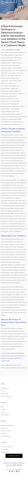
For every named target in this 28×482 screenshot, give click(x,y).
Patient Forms (4, 428)
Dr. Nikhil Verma (5, 388)
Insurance (3, 433)
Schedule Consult (14, 455)
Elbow (2, 412)
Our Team (3, 390)
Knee (2, 406)
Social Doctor (17, 465)
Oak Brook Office (5, 452)
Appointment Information (7, 425)
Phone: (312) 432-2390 (6, 446)
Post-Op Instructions (6, 430)
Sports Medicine (5, 414)
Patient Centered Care (6, 396)
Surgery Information (6, 436)
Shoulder (3, 409)
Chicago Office (5, 449)
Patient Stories (4, 393)
